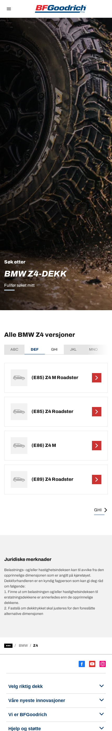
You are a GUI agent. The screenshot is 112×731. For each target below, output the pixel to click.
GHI (54, 349)
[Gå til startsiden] (60, 9)
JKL (73, 349)
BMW (23, 646)
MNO (93, 349)
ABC (14, 349)
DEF (35, 349)
